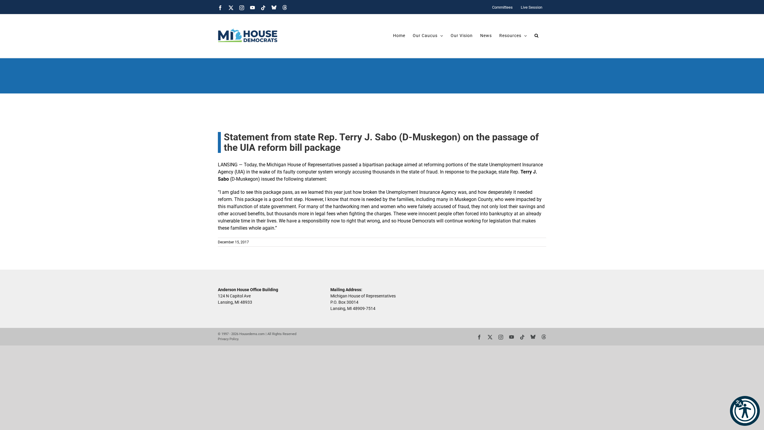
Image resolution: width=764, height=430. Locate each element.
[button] (745, 411)
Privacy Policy (228, 339)
